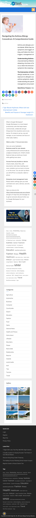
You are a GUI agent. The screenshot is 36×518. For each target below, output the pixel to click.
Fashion (9, 254)
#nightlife (8, 233)
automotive (18, 240)
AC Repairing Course (10, 240)
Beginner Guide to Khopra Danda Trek (13, 463)
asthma (6, 103)
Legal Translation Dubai (18, 259)
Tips (7, 369)
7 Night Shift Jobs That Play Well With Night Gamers (17, 449)
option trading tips (20, 273)
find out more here (21, 142)
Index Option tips (19, 257)
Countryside (10, 308)
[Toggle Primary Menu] (33, 9)
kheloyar (9, 259)
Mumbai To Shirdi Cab (11, 270)
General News (8, 99)
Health (22, 253)
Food (7, 322)
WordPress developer (11, 280)
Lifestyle (8, 338)
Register (5, 435)
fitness (16, 254)
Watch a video (10, 142)
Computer (9, 305)
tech (7, 365)
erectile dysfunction (20, 250)
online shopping (20, 270)
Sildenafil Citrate (18, 275)
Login (4, 432)
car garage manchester (11, 245)
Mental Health (10, 265)
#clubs (11, 230)
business (9, 243)
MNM (17, 265)
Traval (8, 375)
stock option (25, 275)
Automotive (9, 298)
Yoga (17, 280)
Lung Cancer (9, 262)
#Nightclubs (23, 230)
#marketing (16, 230)
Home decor (10, 335)
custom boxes (10, 247)
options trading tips (10, 273)
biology (24, 240)
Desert (8, 312)
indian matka (26, 257)
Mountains (9, 342)
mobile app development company (13, 268)
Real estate (9, 349)
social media (10, 362)
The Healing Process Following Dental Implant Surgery (17, 460)
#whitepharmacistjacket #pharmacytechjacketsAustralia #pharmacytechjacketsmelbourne (13, 236)
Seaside (8, 359)
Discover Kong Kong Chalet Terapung (13, 457)
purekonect (8, 275)
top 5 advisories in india (11, 277)
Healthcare (10, 257)
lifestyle (26, 259)
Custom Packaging (18, 247)
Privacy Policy (7, 441)
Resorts (8, 355)
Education (10, 250)
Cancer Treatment (19, 243)
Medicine (16, 262)
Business (9, 301)
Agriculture (9, 295)
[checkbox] (4, 513)
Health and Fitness (11, 332)
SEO (13, 275)
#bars (7, 230)
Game (8, 325)
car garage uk (20, 245)
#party (12, 233)
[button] (3, 92)
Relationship (10, 352)
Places (8, 345)
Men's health (22, 262)
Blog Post (5, 438)
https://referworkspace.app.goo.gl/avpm (18, 192)
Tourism (8, 372)
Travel (19, 278)
